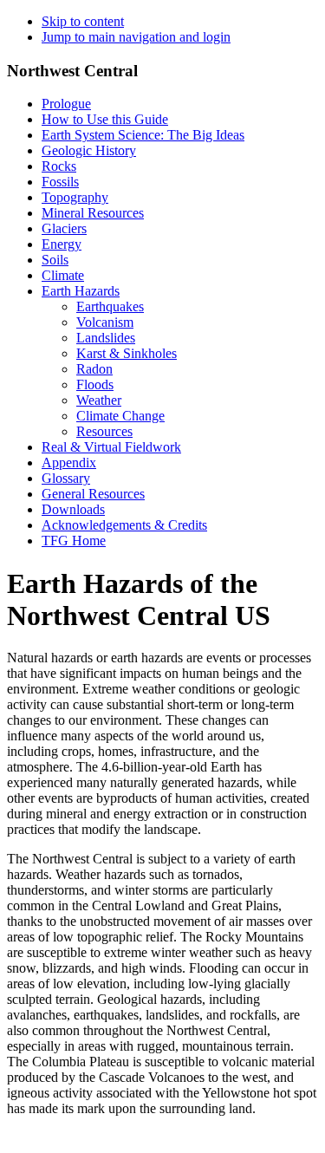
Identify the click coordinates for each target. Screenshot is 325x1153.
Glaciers (64, 228)
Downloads (73, 509)
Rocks (59, 166)
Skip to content (83, 21)
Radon (94, 369)
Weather (98, 400)
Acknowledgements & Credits (124, 525)
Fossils (60, 181)
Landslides (105, 337)
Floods (95, 384)
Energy (61, 244)
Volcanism (104, 322)
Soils (55, 259)
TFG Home (74, 540)
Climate (63, 275)
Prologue (66, 103)
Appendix (69, 462)
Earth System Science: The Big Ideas (143, 134)
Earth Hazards (81, 290)
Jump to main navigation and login (136, 36)
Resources (104, 431)
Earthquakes (110, 306)
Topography (75, 197)
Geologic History (89, 150)
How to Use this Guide (105, 119)
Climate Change (120, 415)
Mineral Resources (93, 212)
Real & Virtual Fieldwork (111, 447)
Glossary (66, 478)
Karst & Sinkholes (126, 353)
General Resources (93, 493)
